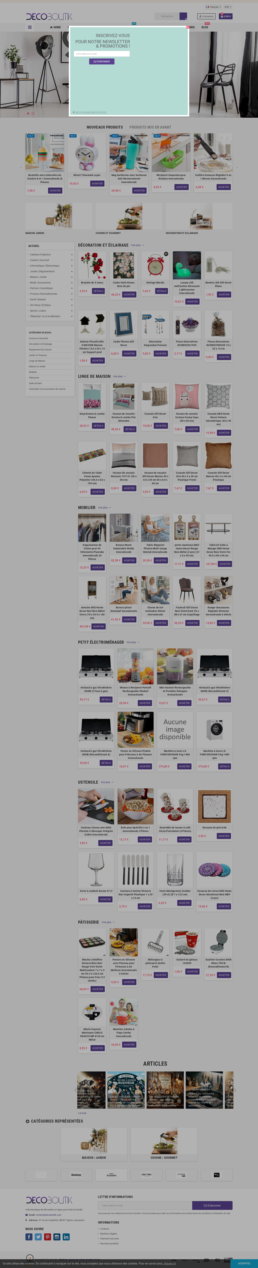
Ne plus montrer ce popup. (91, 112)
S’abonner (103, 61)
